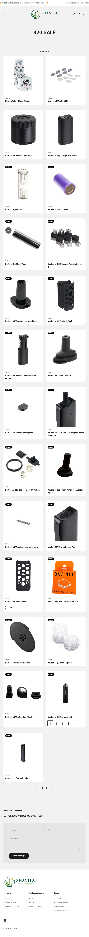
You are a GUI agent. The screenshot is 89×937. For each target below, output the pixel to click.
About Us (6, 898)
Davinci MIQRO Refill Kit (58, 101)
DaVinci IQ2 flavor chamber (17, 778)
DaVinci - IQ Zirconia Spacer (60, 663)
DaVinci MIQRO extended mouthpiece (21, 321)
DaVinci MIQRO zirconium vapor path (21, 547)
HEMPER (7, 98)
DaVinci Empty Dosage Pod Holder (63, 155)
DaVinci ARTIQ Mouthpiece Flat (61, 547)
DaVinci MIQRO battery (58, 210)
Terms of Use (59, 907)
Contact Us (58, 898)
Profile (31, 902)
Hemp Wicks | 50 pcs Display (17, 101)
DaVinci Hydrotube (13, 210)
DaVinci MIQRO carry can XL (60, 717)
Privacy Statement (61, 911)
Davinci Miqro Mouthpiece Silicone (63, 601)
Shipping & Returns (61, 902)
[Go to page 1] (38, 788)
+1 (74, 723)
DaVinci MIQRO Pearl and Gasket (19, 717)
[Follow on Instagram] (4, 920)
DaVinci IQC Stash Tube (15, 264)
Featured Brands (9, 902)
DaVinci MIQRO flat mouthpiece (19, 433)
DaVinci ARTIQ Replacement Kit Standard (23, 490)
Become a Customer (11, 907)
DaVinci (50, 98)
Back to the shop (35, 907)
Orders (31, 898)
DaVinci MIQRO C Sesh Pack (60, 321)
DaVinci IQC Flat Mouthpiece (17, 663)
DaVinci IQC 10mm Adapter (60, 375)
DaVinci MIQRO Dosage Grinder (19, 155)
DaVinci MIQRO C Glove (15, 601)
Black (10, 607)
